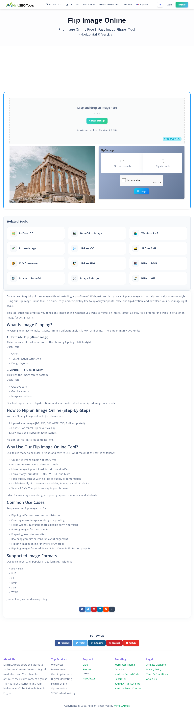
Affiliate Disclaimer (156, 664)
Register (181, 4)
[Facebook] (82, 609)
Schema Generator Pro (109, 4)
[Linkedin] (100, 609)
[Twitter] (88, 609)
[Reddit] (106, 609)
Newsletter (89, 678)
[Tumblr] (112, 609)
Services (87, 669)
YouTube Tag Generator (128, 683)
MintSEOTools (122, 705)
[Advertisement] (97, 67)
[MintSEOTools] (20, 4)
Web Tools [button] (88, 4)
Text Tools (74, 4)
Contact (86, 673)
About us (151, 679)
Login (169, 4)
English (143, 4)
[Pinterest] (94, 609)
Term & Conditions (157, 674)
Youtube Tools (55, 4)
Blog (85, 664)
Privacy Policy (153, 669)
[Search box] (160, 4)
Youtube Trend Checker (128, 688)
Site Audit (128, 4)
